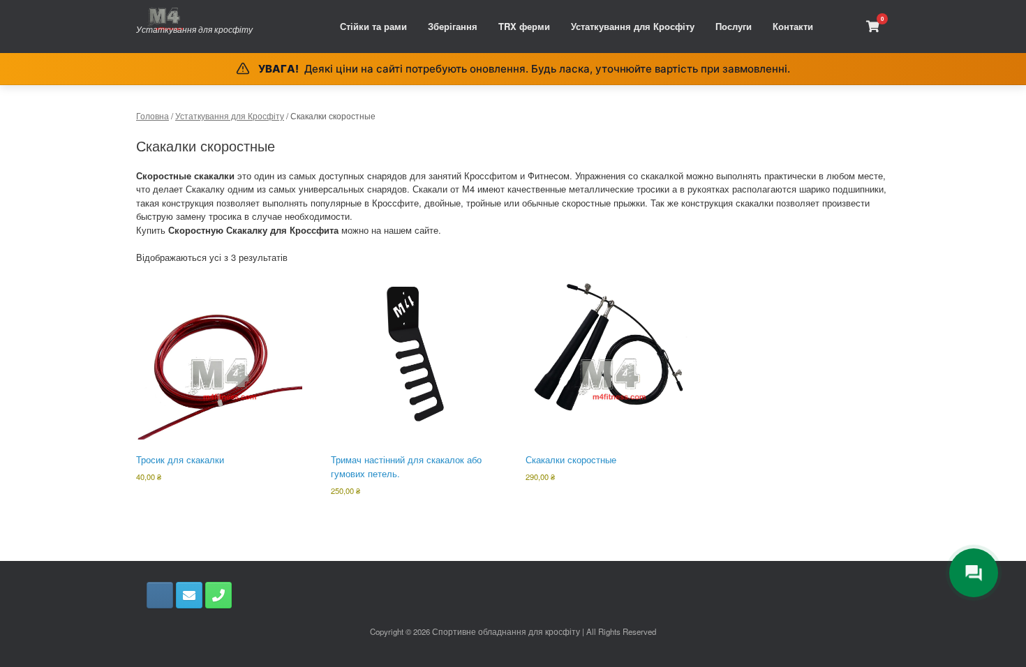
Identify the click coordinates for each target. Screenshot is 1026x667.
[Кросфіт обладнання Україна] (194, 18)
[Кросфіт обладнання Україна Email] (189, 595)
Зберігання (452, 26)
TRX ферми (524, 26)
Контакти (793, 26)
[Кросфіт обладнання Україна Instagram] (160, 595)
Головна (152, 115)
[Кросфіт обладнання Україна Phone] (218, 595)
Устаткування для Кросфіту (632, 26)
